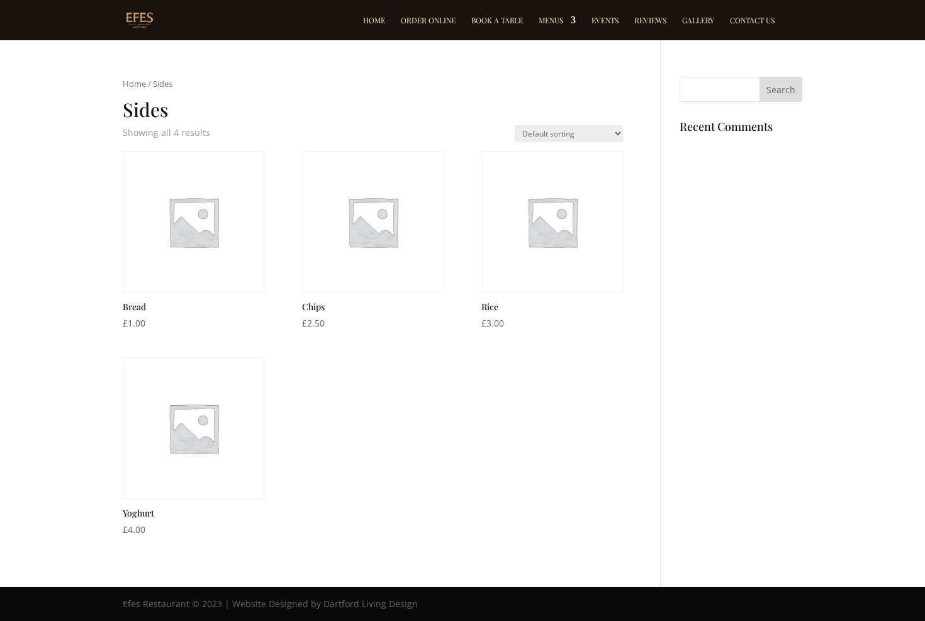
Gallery (698, 20)
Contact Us (752, 20)
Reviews (650, 20)
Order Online (428, 20)
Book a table (497, 20)
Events (605, 20)
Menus (551, 20)
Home (374, 20)
